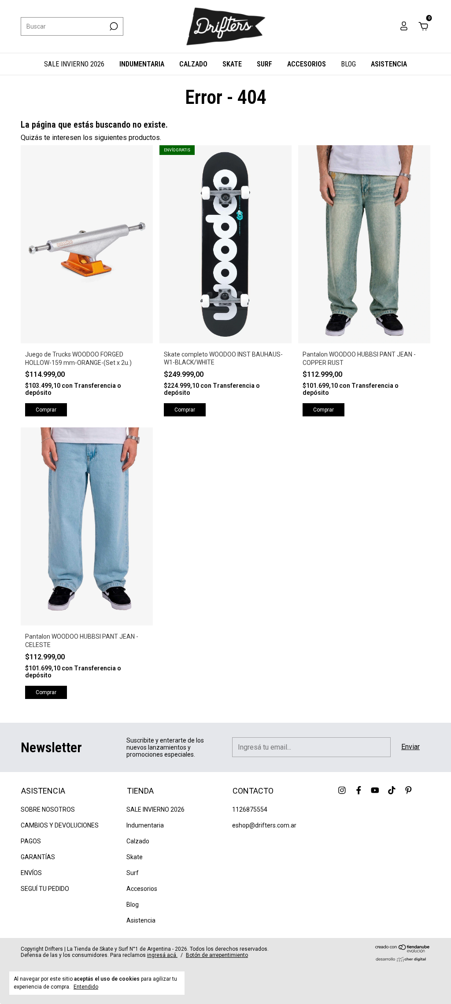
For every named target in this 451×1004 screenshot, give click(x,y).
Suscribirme (159, 159)
